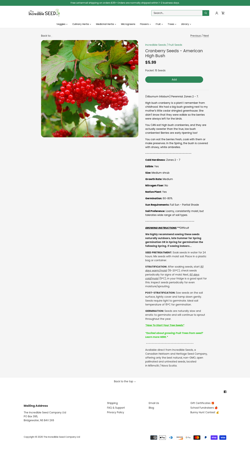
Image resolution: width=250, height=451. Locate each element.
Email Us (154, 403)
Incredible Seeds (155, 45)
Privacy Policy (115, 412)
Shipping (112, 403)
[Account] (217, 13)
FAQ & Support (116, 407)
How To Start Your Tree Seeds (165, 325)
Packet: (149, 70)
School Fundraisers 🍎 (204, 407)
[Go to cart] (223, 13)
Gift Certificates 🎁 (202, 403)
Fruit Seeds (175, 45)
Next (206, 35)
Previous (195, 35)
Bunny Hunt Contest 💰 (204, 412)
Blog (151, 407)
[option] (89, 88)
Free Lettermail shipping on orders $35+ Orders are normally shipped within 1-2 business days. (125, 2)
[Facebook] (225, 391)
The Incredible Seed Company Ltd (61, 436)
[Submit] (205, 13)
